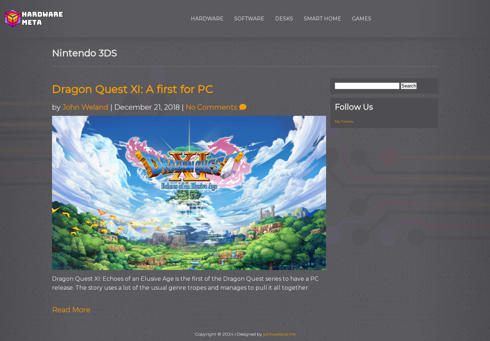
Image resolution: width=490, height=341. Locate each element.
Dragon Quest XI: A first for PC (132, 89)
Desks (284, 18)
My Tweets (344, 121)
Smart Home (322, 18)
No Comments (212, 107)
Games (361, 18)
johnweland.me (279, 334)
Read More (71, 310)
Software (249, 18)
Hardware (207, 18)
